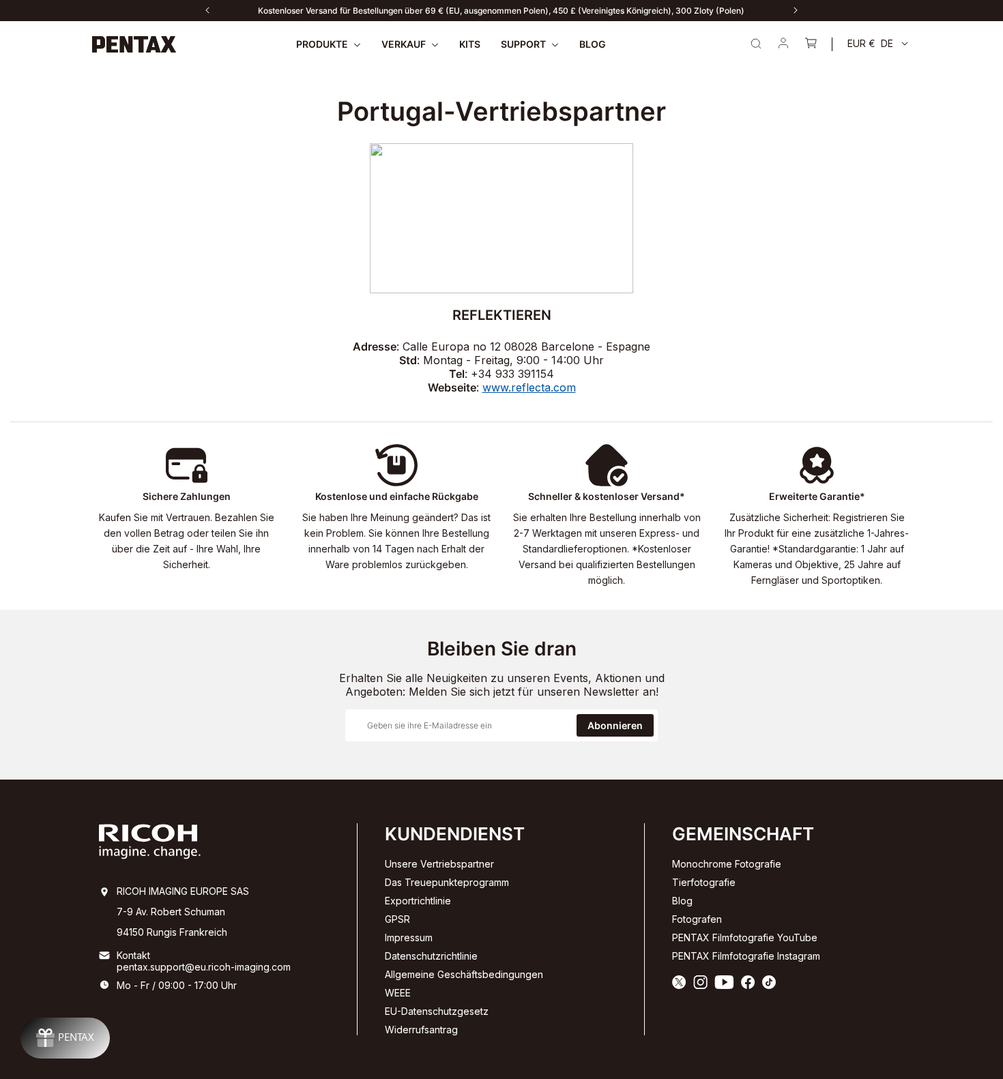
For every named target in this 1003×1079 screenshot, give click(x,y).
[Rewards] (65, 1038)
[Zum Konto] (783, 44)
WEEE (398, 993)
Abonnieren (615, 725)
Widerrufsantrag (421, 1029)
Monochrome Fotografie (726, 864)
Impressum (409, 937)
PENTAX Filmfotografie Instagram (746, 956)
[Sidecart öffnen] (810, 44)
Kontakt (133, 955)
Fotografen (697, 919)
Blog (682, 900)
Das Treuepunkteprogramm (447, 882)
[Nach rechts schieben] (795, 10)
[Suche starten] (756, 44)
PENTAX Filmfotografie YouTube (744, 937)
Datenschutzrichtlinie (431, 956)
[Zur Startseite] (134, 44)
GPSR (397, 919)
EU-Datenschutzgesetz (437, 1011)
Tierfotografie (704, 882)
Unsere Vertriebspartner (439, 864)
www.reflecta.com (529, 387)
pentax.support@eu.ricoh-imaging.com (204, 967)
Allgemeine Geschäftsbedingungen (464, 974)
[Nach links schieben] (207, 10)
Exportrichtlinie (418, 900)
